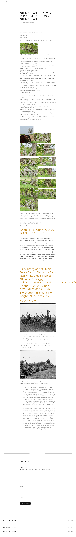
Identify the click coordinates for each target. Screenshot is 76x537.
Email (21, 491)
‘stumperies (31, 382)
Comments (66, 2)
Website (21, 497)
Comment (22, 472)
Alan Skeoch (6, 2)
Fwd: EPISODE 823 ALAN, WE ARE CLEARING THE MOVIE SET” (58, 453)
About (59, 2)
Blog (62, 2)
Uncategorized (31, 22)
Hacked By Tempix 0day (9, 520)
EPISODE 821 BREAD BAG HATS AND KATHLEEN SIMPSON (16, 453)
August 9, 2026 (70, 520)
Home (72, 2)
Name (21, 486)
